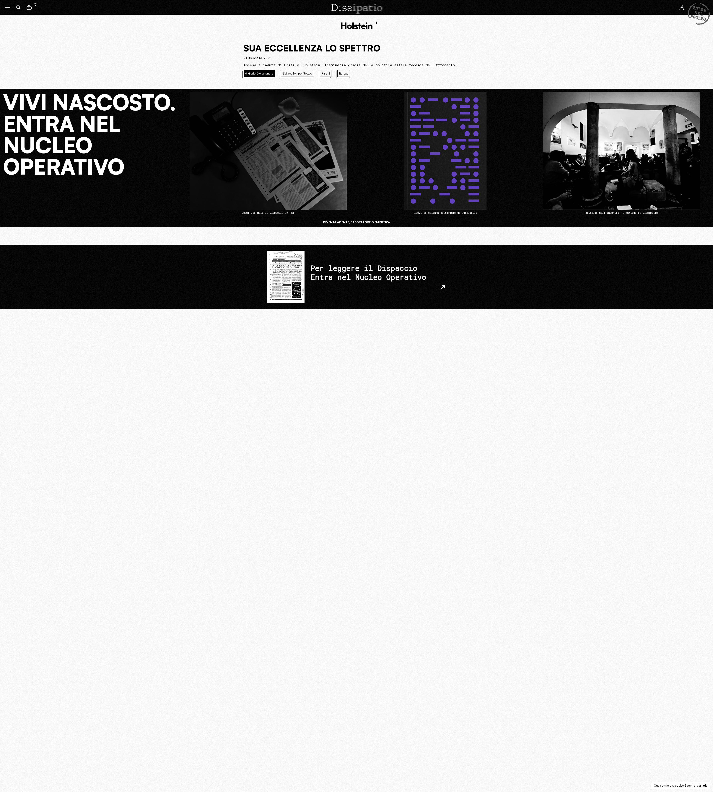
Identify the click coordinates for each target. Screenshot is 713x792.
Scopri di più (693, 785)
